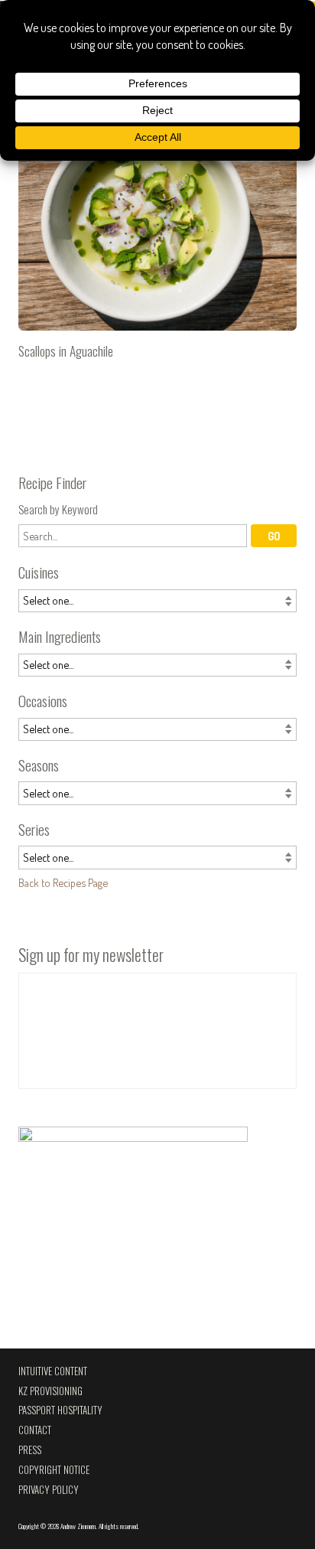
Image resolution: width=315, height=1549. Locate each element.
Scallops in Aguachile (157, 247)
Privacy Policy (48, 1489)
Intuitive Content (52, 1371)
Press (29, 1450)
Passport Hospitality (60, 1410)
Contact (34, 1430)
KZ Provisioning (50, 1391)
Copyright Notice (53, 1470)
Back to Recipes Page (63, 882)
